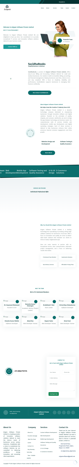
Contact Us (31, 446)
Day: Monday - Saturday (31, 451)
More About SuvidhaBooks (40, 92)
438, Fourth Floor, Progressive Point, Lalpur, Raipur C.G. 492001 (66, 446)
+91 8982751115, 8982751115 (68, 451)
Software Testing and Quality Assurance (48, 444)
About (47, 8)
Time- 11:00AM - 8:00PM (31, 457)
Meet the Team (32, 439)
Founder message (32, 436)
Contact (73, 8)
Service (55, 8)
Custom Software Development (48, 432)
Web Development (45, 435)
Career (67, 8)
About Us (30, 432)
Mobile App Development (47, 439)
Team (62, 8)
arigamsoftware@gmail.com (67, 456)
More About (48, 153)
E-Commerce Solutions (46, 451)
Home (42, 8)
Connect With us (12, 46)
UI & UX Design (44, 448)
